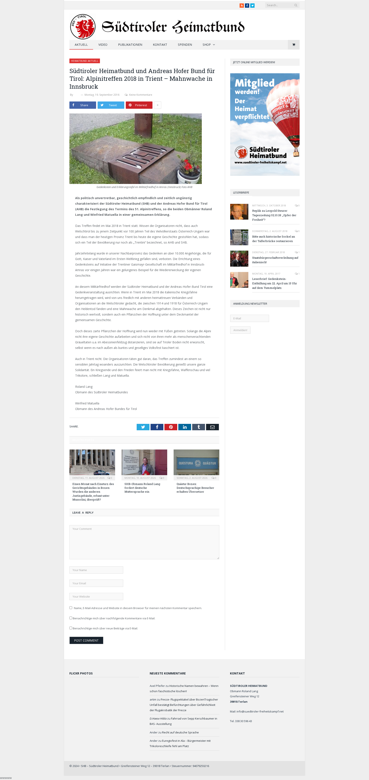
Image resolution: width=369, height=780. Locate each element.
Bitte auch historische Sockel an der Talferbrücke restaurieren (273, 239)
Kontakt (160, 45)
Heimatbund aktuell (84, 60)
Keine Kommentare (140, 95)
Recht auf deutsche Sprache (180, 732)
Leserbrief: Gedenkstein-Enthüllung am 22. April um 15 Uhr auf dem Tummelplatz (274, 283)
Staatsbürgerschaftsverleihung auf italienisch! (275, 260)
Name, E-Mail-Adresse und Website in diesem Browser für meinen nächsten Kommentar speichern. (138, 608)
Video (102, 45)
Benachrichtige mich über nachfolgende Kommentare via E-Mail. (114, 618)
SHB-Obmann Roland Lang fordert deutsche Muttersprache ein (142, 488)
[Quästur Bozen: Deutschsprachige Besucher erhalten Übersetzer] (196, 464)
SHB (76, 95)
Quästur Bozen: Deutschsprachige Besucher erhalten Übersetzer (195, 488)
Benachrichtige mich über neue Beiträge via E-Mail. (105, 628)
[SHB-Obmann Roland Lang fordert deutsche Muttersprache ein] (144, 464)
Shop (207, 45)
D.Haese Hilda (158, 718)
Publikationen (130, 45)
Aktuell (81, 45)
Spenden (185, 45)
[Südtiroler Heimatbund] (157, 24)
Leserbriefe (241, 192)
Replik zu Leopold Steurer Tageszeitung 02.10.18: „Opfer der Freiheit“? (274, 215)
